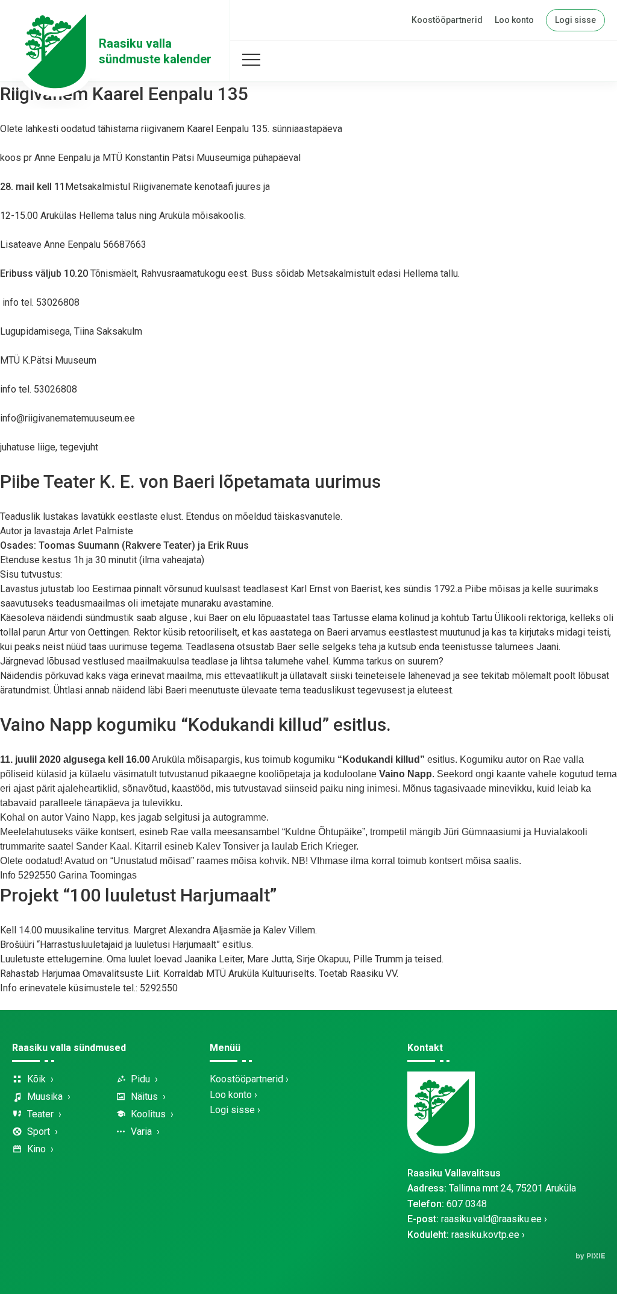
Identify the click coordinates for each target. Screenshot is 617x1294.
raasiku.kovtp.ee (485, 1234)
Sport (38, 1131)
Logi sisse (575, 20)
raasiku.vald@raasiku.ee (491, 1219)
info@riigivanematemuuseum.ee (67, 418)
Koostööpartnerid (447, 20)
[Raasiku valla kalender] (55, 51)
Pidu (140, 1079)
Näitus (144, 1096)
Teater (40, 1114)
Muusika (45, 1096)
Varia (141, 1131)
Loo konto (514, 20)
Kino (36, 1149)
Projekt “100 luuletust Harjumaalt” (138, 895)
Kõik (36, 1079)
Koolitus (148, 1114)
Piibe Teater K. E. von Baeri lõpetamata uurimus (190, 481)
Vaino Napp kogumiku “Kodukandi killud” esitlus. (195, 724)
